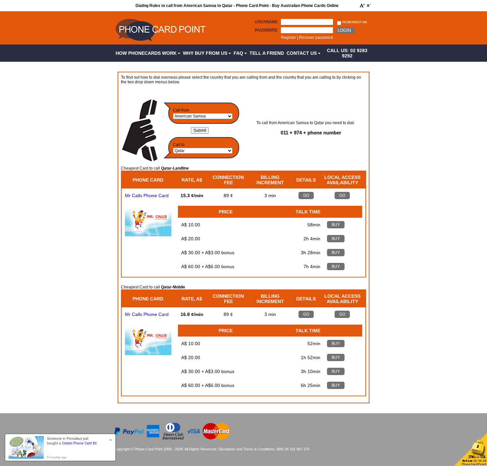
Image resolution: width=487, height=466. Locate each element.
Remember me (354, 22)
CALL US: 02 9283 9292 (347, 53)
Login (344, 30)
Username (266, 22)
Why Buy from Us (206, 53)
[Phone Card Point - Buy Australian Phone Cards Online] (160, 42)
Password (266, 30)
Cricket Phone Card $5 (79, 443)
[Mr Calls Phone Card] (148, 234)
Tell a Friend (266, 53)
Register (288, 37)
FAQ (239, 53)
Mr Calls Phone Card (147, 195)
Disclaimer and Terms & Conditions (246, 449)
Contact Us (302, 53)
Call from (181, 110)
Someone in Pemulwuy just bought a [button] (72, 440)
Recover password (316, 37)
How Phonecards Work (147, 53)
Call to (179, 144)
